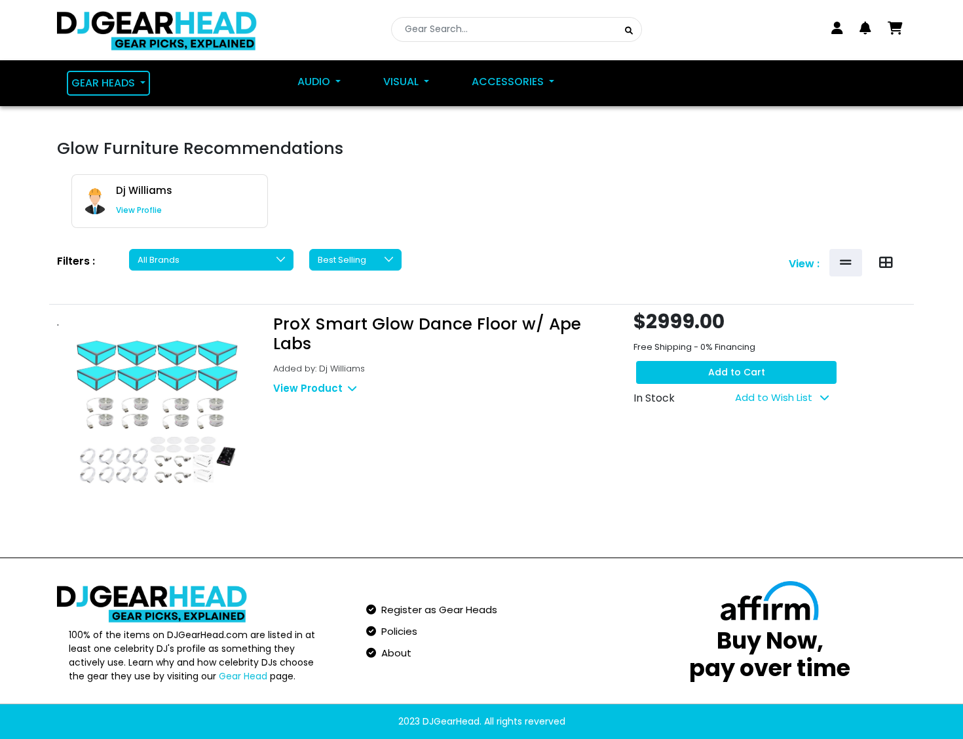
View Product (308, 388)
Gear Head (243, 676)
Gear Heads (104, 82)
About (393, 653)
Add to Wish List (775, 397)
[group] (169, 201)
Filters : (76, 261)
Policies (396, 631)
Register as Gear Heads (436, 609)
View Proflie (139, 210)
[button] (865, 28)
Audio (315, 81)
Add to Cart (736, 372)
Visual (402, 81)
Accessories (509, 81)
